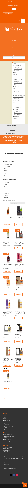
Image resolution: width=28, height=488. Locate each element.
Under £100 (7, 197)
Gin (15, 84)
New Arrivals (6, 424)
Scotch (16, 109)
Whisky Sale (16, 98)
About (4, 417)
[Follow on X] (14, 9)
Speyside (6, 175)
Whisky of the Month (7, 442)
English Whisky (17, 70)
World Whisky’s (6, 420)
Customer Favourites (8, 426)
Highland (16, 116)
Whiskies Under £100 (18, 97)
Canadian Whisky (18, 69)
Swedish (6, 195)
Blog (4, 429)
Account (14, 47)
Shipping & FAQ (6, 448)
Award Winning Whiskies (8, 436)
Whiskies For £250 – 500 (19, 95)
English (5, 184)
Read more (7, 224)
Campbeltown (17, 114)
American (16, 76)
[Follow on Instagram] (15, 9)
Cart (14, 102)
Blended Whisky (18, 113)
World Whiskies (17, 65)
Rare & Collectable (7, 428)
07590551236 (9, 1)
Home (23, 20)
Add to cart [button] (7, 248)
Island (15, 118)
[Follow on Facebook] (12, 9)
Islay (15, 120)
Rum (14, 106)
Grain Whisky (17, 111)
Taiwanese (16, 67)
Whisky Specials (17, 107)
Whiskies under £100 (8, 439)
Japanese (16, 74)
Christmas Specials (17, 79)
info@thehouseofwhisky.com (12, 5)
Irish (15, 72)
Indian (5, 186)
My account (16, 100)
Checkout (15, 104)
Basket (14, 55)
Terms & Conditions (7, 450)
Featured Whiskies (7, 434)
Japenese (6, 191)
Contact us (5, 451)
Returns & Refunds (7, 447)
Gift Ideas (5, 437)
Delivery (13, 40)
